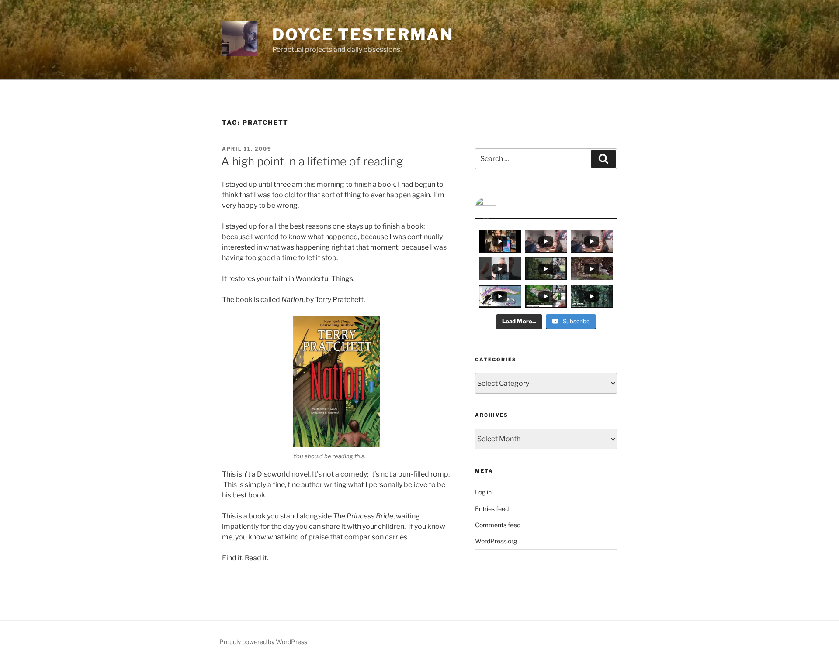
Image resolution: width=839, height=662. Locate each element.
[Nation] (336, 381)
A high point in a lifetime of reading (312, 161)
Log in (483, 492)
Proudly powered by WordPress (263, 641)
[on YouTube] (546, 208)
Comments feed (497, 524)
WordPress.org (496, 541)
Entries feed (492, 508)
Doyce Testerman (362, 34)
